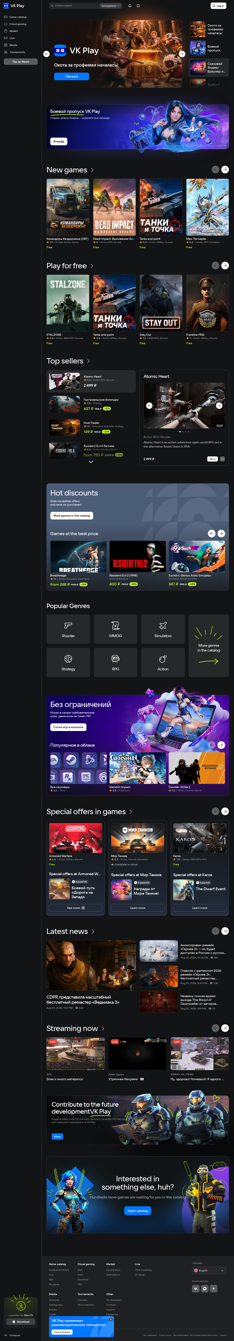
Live (137, 1264)
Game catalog (57, 1264)
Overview (82, 1300)
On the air (140, 1274)
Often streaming (143, 1270)
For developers (114, 1300)
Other (109, 1294)
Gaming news (56, 1304)
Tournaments (85, 1294)
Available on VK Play (59, 1270)
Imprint (223, 1335)
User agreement (150, 1335)
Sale (51, 1279)
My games (54, 1284)
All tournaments (86, 1304)
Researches (112, 1314)
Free (51, 1274)
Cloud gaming (86, 1264)
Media (53, 1294)
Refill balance (113, 1274)
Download (83, 1279)
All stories (54, 1300)
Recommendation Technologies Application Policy (196, 1335)
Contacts (111, 1304)
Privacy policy (165, 1335)
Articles (53, 1309)
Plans (80, 1274)
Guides (52, 1314)
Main (80, 1270)
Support (110, 1309)
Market (110, 1264)
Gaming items (113, 1270)
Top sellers (64, 361)
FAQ (80, 1284)
